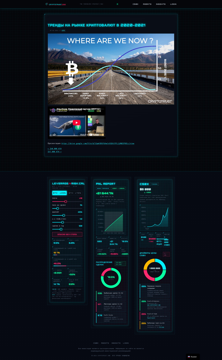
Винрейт (55, 212)
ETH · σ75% (75, 193)
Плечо (54, 198)
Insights (161, 4)
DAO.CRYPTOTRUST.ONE (153, 305)
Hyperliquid (151, 318)
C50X (135, 4)
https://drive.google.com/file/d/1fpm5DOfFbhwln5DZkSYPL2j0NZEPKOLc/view (98, 143)
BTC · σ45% (59, 193)
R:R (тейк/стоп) (59, 219)
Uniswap (161, 327)
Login (173, 4)
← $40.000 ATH (54, 149)
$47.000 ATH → (54, 152)
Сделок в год (58, 226)
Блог (64, 30)
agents (147, 4)
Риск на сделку (59, 205)
